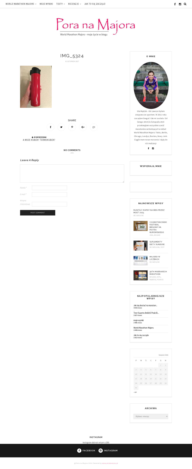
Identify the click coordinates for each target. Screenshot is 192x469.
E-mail (23, 194)
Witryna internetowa (25, 202)
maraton (153, 280)
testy (59, 4)
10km (151, 235)
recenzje (73, 4)
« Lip (135, 392)
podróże (160, 280)
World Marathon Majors (20, 4)
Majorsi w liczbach (155, 258)
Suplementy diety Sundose (157, 243)
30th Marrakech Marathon (158, 273)
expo (159, 277)
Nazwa (23, 188)
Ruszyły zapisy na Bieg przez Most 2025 (149, 211)
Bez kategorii (139, 215)
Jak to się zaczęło (94, 4)
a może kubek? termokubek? (39, 140)
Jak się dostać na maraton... (145, 305)
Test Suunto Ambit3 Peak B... (146, 312)
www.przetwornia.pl (110, 463)
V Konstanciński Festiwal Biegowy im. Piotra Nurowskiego (158, 227)
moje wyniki (46, 4)
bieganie (157, 235)
